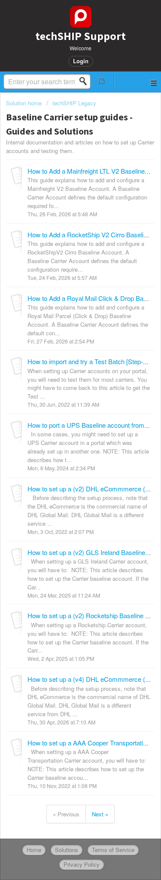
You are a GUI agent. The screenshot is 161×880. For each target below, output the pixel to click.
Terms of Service (113, 850)
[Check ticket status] (101, 80)
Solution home (24, 103)
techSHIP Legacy (74, 103)
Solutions (66, 850)
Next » (100, 814)
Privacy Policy (82, 864)
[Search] (85, 81)
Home (34, 850)
